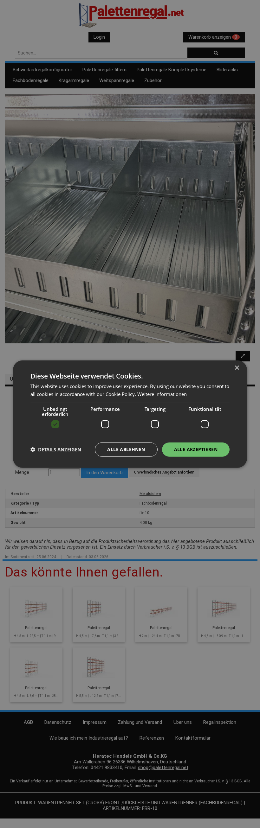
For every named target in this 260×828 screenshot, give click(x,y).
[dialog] (130, 414)
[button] (55, 449)
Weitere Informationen (162, 394)
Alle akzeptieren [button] (196, 449)
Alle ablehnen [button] (126, 449)
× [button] (236, 368)
